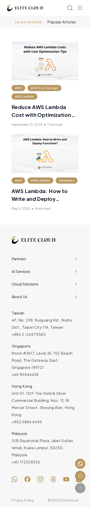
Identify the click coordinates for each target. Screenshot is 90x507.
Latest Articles (28, 22)
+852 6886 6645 (27, 421)
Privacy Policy (23, 500)
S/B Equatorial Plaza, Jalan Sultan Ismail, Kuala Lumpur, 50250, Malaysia (42, 447)
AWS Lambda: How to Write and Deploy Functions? (40, 199)
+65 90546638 (25, 374)
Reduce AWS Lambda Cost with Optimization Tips (41, 115)
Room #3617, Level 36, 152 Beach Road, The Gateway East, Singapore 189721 (42, 360)
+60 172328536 (26, 461)
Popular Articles (61, 22)
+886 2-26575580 (29, 334)
